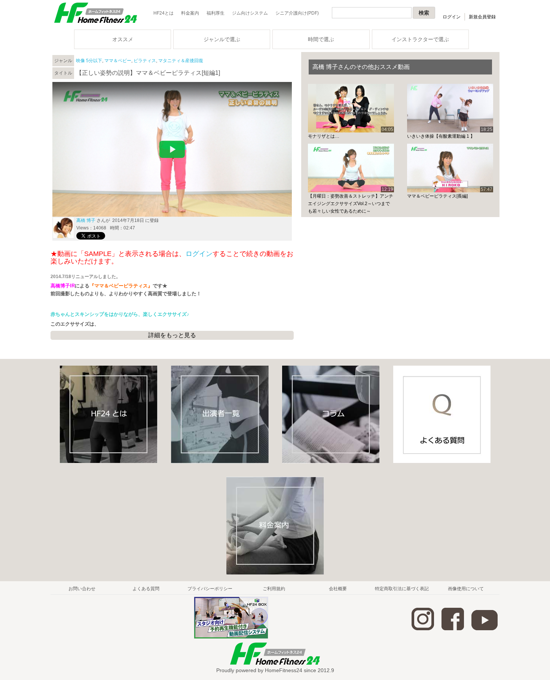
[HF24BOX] (231, 637)
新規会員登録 (482, 16)
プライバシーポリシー (209, 588)
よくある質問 (145, 588)
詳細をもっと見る (172, 335)
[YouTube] (484, 628)
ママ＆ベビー (117, 60)
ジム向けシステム (250, 13)
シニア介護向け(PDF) (297, 13)
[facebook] (452, 628)
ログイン (452, 16)
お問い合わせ (81, 588)
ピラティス (145, 60)
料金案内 (190, 13)
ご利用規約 (274, 588)
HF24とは (163, 13)
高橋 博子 (85, 220)
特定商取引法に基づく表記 (402, 588)
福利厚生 (215, 13)
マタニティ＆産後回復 (180, 60)
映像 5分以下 (89, 60)
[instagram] (423, 628)
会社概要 (338, 588)
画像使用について (466, 588)
